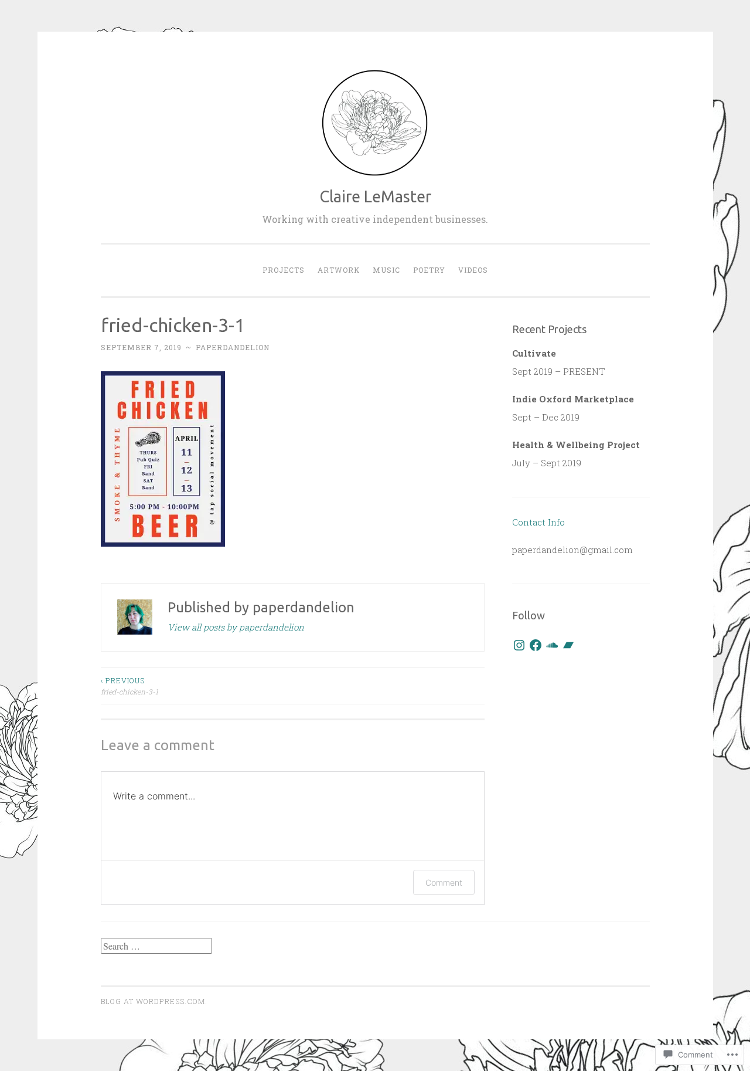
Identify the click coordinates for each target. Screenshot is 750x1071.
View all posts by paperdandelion (236, 627)
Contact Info (538, 522)
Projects (283, 269)
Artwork (339, 269)
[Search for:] (156, 946)
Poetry (429, 269)
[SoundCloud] (552, 645)
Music (386, 269)
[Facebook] (536, 645)
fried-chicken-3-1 (129, 686)
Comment (443, 882)
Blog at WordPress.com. (154, 1001)
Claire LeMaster (375, 196)
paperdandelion (233, 347)
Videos (473, 269)
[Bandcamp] (568, 645)
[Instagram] (519, 645)
